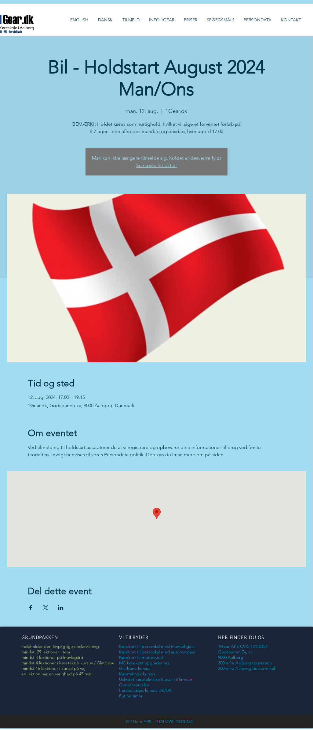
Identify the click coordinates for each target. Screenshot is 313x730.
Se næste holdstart (156, 165)
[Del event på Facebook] (31, 607)
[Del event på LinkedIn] (61, 607)
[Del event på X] (46, 607)
